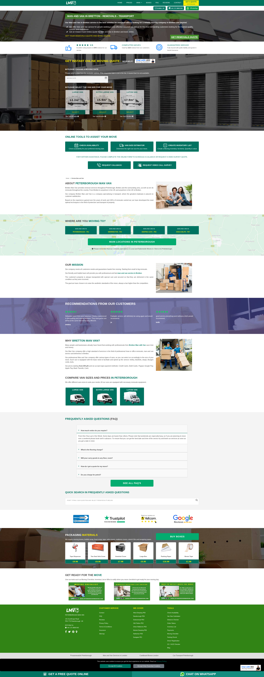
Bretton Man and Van (78, 178)
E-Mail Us (70, 625)
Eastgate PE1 (137, 637)
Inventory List (171, 627)
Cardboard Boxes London (149, 655)
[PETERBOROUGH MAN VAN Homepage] (71, 3)
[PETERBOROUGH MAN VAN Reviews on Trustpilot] (115, 519)
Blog (168, 648)
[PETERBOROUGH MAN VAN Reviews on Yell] (149, 519)
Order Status (171, 623)
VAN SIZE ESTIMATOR (132, 147)
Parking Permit (172, 637)
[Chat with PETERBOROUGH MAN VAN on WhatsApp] (183, 674)
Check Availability (173, 612)
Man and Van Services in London (115, 655)
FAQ (100, 616)
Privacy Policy (162, 661)
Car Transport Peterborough (183, 655)
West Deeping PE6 (139, 612)
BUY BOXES (177, 536)
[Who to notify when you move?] (177, 591)
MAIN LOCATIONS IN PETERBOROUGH (132, 242)
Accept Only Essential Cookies (148, 666)
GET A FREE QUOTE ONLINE (68, 674)
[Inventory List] (132, 591)
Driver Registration (173, 641)
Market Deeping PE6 (140, 630)
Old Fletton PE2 (138, 623)
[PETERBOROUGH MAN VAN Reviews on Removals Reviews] (81, 519)
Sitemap (102, 634)
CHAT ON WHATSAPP (201, 674)
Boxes (148, 2)
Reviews (166, 2)
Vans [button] (138, 2)
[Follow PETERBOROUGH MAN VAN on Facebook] (66, 632)
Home (119, 2)
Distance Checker (173, 620)
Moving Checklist (172, 634)
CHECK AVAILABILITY (86, 147)
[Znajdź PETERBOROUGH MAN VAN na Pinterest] (73, 632)
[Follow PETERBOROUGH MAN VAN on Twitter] (69, 632)
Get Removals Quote (184, 37)
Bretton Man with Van (137, 345)
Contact (177, 2)
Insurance (102, 630)
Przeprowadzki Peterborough (81, 655)
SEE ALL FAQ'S (132, 483)
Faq (157, 2)
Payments (170, 630)
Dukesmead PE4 (138, 620)
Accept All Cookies (115, 666)
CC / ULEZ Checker (173, 644)
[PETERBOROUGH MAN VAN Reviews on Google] (183, 519)
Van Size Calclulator (173, 616)
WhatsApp (194, 8)
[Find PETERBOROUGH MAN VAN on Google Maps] (76, 632)
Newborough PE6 (139, 616)
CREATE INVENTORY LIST (177, 147)
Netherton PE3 (138, 634)
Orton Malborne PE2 (140, 627)
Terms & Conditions (105, 627)
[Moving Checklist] (87, 591)
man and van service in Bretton (129, 273)
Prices (129, 2)
